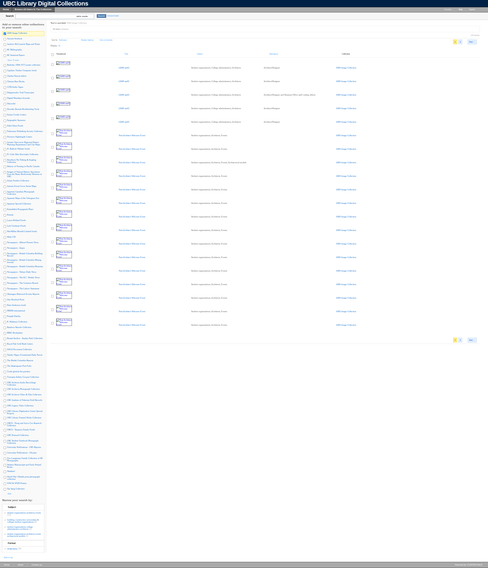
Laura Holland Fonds (16, 220)
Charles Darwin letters (16, 76)
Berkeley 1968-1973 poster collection (23, 65)
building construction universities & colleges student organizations (23, 521)
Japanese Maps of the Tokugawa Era (23, 198)
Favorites (447, 9)
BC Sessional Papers (16, 55)
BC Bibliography (14, 49)
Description (273, 54)
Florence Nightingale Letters (19, 137)
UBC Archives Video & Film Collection (24, 394)
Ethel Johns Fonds (15, 126)
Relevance (63, 40)
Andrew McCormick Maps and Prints (23, 44)
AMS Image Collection (17, 33)
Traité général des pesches (18, 371)
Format (12, 543)
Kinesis (10, 215)
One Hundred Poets (15, 299)
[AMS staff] (124, 68)
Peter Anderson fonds (16, 305)
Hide (9, 494)
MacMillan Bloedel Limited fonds (22, 231)
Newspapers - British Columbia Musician (25, 266)
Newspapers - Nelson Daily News (21, 272)
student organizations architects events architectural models (24, 535)
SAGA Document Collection (19, 349)
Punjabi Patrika (13, 316)
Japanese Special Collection (19, 203)
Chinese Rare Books (16, 81)
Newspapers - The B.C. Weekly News (23, 277)
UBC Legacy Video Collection (20, 405)
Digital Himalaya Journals (18, 98)
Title (126, 54)
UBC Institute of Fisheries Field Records (24, 400)
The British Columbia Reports (20, 360)
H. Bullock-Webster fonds (18, 149)
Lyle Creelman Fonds (16, 226)
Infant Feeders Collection (18, 180)
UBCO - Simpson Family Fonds (21, 429)
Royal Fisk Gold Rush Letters (20, 344)
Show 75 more (13, 60)
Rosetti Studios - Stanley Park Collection (25, 338)
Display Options (87, 40)
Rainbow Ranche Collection (19, 327)
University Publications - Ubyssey (22, 453)
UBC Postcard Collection (18, 435)
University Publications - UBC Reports (24, 447)
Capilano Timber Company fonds (22, 70)
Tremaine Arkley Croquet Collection (23, 377)
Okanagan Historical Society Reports (23, 294)
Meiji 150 (11, 237)
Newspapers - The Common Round (22, 283)
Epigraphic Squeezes (16, 120)
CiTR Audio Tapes (15, 87)
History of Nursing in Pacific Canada (23, 166)
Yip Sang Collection (16, 489)
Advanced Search (113, 16)
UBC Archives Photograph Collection (23, 389)
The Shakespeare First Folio (19, 366)
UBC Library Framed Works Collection (24, 417)
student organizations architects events (24, 513)
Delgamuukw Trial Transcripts (20, 92)
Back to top (8, 557)
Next (471, 42)
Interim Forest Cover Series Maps (21, 186)
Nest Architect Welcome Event (132, 135)
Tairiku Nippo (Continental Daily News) (24, 355)
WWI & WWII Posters (16, 483)
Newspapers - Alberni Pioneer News (23, 242)
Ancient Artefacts (14, 38)
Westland (11, 471)
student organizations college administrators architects (20, 528)
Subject (12, 507)
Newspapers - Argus (16, 248)
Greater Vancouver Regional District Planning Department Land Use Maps (23, 143)
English (472, 9)
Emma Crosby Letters (16, 114)
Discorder (11, 103)
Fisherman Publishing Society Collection (25, 131)
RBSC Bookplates (14, 333)
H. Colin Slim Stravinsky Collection (23, 154)
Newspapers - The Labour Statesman (23, 288)
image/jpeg (12, 548)
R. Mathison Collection (17, 322)
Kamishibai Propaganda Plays (20, 209)
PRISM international (16, 310)
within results (82, 16)
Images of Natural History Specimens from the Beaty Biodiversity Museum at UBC (24, 174)
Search (10, 16)
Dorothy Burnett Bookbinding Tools (23, 109)
